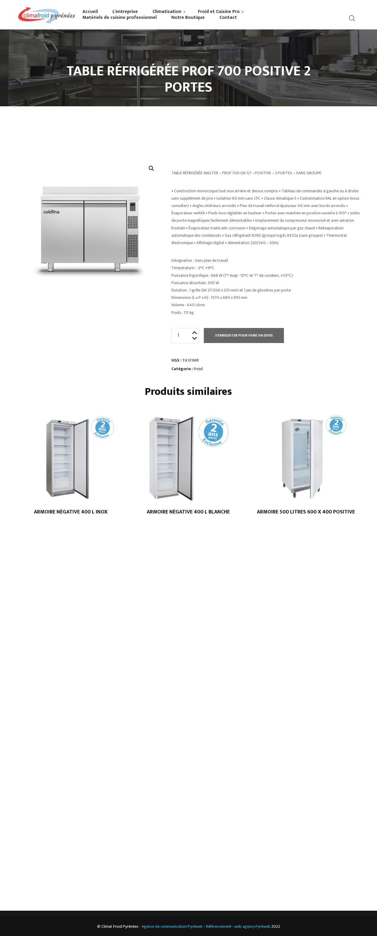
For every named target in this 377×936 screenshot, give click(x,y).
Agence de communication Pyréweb (172, 926)
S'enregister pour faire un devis (244, 335)
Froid (198, 368)
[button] (151, 168)
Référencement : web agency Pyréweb (238, 926)
